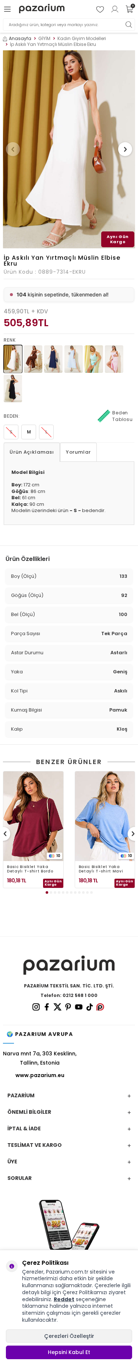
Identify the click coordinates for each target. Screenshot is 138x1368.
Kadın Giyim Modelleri (81, 39)
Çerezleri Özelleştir (69, 1336)
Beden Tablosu (122, 416)
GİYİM (44, 39)
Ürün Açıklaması (32, 452)
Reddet (64, 1299)
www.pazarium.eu (39, 1075)
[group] (69, 149)
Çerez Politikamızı (85, 1292)
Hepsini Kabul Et (69, 1352)
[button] (13, 149)
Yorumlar (78, 452)
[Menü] (8, 9)
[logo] (42, 9)
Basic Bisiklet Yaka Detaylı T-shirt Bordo (30, 869)
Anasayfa (20, 39)
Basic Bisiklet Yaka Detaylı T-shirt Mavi (101, 869)
